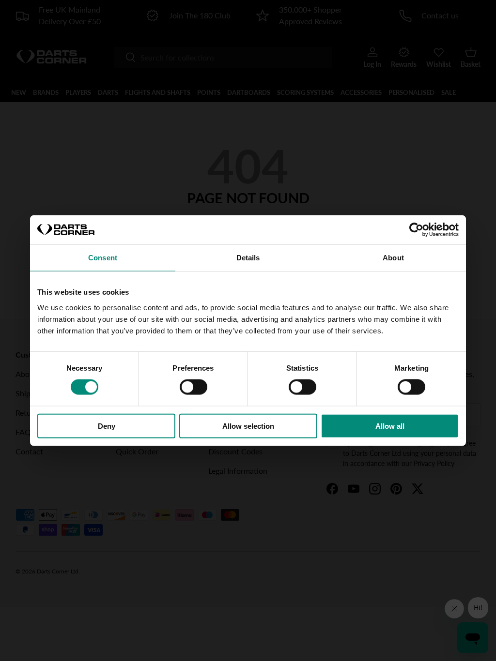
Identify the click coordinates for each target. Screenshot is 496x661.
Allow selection (248, 425)
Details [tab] (248, 258)
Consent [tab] (102, 258)
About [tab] (393, 258)
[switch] (193, 387)
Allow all (389, 425)
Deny (106, 425)
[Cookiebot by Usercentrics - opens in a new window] (416, 230)
